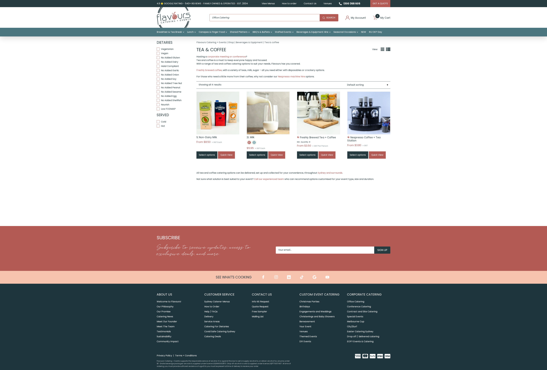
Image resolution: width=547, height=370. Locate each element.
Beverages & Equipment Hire (312, 32)
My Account (358, 18)
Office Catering (355, 301)
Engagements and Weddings (315, 311)
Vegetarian (167, 49)
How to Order (211, 306)
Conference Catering (359, 306)
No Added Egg (168, 96)
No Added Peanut (170, 87)
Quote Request (260, 306)
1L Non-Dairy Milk (206, 137)
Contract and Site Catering (362, 311)
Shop (231, 42)
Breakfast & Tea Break (169, 32)
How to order (289, 3)
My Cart (383, 18)
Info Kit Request (260, 301)
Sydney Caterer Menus (217, 301)
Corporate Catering (364, 294)
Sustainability (164, 336)
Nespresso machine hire (291, 76)
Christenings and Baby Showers (317, 316)
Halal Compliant (170, 66)
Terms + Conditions (186, 355)
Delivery (208, 316)
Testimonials (164, 331)
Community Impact (168, 341)
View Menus (268, 3)
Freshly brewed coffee (209, 70)
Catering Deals (212, 336)
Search (330, 17)
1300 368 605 (351, 3)
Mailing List (258, 316)
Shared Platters (238, 32)
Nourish (165, 104)
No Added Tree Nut (171, 83)
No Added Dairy (169, 61)
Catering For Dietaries (216, 326)
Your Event (305, 326)
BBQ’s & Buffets (261, 32)
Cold (163, 121)
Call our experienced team (269, 179)
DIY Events (305, 341)
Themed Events (308, 336)
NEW (363, 32)
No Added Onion (170, 74)
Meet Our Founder (167, 321)
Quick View (226, 155)
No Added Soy (168, 78)
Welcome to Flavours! (169, 301)
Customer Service (219, 294)
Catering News (165, 316)
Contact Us (310, 3)
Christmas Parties (309, 301)
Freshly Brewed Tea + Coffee (318, 137)
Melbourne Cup (355, 321)
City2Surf (352, 326)
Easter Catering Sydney (360, 331)
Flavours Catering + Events (211, 42)
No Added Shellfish (171, 100)
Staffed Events (283, 32)
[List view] (388, 49)
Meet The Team (165, 326)
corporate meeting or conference (226, 56)
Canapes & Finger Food (212, 32)
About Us (164, 294)
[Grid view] (382, 49)
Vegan (164, 53)
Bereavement (307, 321)
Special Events (355, 316)
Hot (163, 125)
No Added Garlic (170, 70)
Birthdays (304, 306)
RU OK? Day (375, 32)
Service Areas (212, 321)
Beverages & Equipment (249, 42)
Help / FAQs (211, 311)
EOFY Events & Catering (360, 341)
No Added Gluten (170, 57)
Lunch (190, 32)
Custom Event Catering (319, 294)
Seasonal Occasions (344, 32)
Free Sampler (259, 311)
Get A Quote (380, 3)
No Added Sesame (171, 91)
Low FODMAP (168, 108)
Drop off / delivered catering (363, 336)
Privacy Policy (164, 355)
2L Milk (250, 137)
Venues (327, 3)
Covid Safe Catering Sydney (219, 331)
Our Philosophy (165, 306)
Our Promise (164, 311)
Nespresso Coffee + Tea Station (364, 139)
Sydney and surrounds (330, 172)
